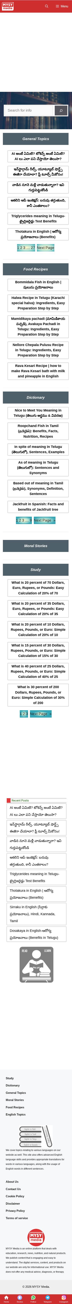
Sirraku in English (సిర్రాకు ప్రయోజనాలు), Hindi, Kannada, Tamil (32, 914)
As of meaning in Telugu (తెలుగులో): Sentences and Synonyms (38, 467)
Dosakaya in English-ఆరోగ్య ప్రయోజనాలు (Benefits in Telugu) (34, 934)
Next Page (45, 248)
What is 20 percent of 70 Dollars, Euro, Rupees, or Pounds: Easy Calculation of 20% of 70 (38, 588)
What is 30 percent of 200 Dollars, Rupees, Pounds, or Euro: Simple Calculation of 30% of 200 (38, 695)
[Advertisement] (36, 51)
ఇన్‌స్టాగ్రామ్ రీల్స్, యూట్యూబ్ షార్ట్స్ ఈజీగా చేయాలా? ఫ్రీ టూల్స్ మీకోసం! (38, 171)
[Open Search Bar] (46, 6)
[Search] (61, 110)
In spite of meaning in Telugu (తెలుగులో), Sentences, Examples (38, 449)
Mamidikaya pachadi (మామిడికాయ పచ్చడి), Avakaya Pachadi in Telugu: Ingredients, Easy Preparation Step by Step (38, 327)
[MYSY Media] (8, 6)
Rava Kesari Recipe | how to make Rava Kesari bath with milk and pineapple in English (38, 371)
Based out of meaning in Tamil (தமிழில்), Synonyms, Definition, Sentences (38, 488)
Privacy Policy (15, 1210)
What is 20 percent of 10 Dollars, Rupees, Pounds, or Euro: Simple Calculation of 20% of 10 (38, 629)
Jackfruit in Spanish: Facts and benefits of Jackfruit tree (38, 506)
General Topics (16, 1092)
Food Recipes (15, 1107)
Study (10, 1078)
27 (33, 248)
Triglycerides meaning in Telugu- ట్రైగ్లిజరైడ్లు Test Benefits (38, 218)
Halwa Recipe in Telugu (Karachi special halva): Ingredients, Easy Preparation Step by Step (38, 303)
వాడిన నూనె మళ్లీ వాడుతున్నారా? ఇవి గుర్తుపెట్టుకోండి (38, 187)
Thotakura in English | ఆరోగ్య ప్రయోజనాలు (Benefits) (38, 234)
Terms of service (17, 1218)
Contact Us (13, 1189)
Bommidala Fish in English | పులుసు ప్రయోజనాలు (38, 284)
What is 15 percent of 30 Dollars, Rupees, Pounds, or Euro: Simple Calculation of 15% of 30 (38, 650)
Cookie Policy (15, 1196)
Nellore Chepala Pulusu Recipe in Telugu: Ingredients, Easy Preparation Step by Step (38, 350)
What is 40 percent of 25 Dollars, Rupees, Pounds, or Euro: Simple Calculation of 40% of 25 (38, 671)
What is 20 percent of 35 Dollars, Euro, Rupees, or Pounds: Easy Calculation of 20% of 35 (38, 609)
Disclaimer (13, 1203)
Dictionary (13, 1085)
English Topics (16, 1114)
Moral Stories (15, 1100)
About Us (12, 1181)
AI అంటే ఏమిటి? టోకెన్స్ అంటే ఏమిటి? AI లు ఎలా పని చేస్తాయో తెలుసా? (38, 156)
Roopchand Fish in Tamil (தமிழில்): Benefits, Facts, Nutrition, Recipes (38, 431)
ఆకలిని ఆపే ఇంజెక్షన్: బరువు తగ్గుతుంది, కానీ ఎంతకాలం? (38, 202)
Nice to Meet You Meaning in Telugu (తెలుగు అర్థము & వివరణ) (38, 412)
